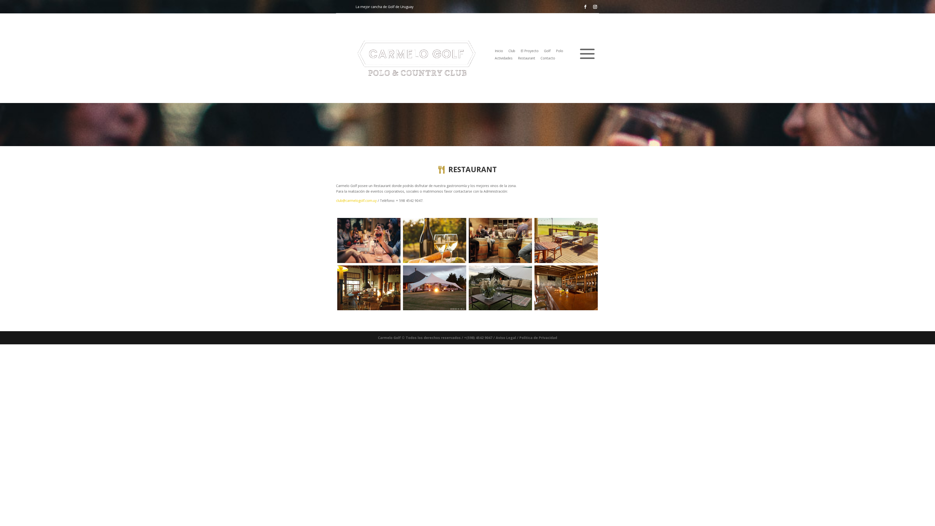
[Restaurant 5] (369, 309)
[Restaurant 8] (566, 309)
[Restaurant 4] (566, 261)
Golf (547, 51)
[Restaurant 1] (369, 261)
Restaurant (526, 58)
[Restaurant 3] (500, 261)
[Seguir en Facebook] (585, 6)
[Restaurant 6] (434, 309)
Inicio (499, 51)
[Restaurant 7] (500, 309)
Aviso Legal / (507, 337)
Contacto (548, 58)
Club (511, 51)
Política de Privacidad (538, 337)
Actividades (504, 58)
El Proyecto (530, 51)
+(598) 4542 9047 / (479, 337)
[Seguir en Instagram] (595, 6)
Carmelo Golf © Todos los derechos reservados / (421, 337)
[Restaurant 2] (434, 261)
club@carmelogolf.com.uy (356, 200)
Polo (559, 51)
